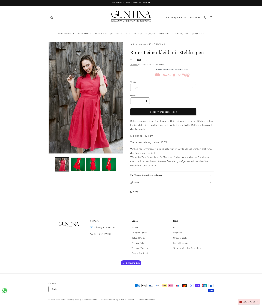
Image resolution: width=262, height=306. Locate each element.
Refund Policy (138, 238)
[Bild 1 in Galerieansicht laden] (62, 164)
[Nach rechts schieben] (120, 164)
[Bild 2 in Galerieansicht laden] (78, 164)
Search (135, 227)
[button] (51, 17)
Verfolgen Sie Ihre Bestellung (187, 248)
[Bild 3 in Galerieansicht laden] (93, 164)
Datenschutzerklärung (109, 299)
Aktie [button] (135, 191)
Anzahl (133, 95)
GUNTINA (60, 299)
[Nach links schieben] (51, 164)
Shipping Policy (139, 232)
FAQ (175, 227)
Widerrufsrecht (90, 299)
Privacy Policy (139, 243)
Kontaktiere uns (181, 243)
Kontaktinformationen (145, 299)
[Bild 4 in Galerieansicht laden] (109, 164)
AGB (122, 299)
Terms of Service (140, 248)
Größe (133, 82)
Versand (134, 64)
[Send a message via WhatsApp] (4, 290)
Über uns (177, 232)
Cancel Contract (140, 253)
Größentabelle (180, 238)
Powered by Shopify (72, 299)
